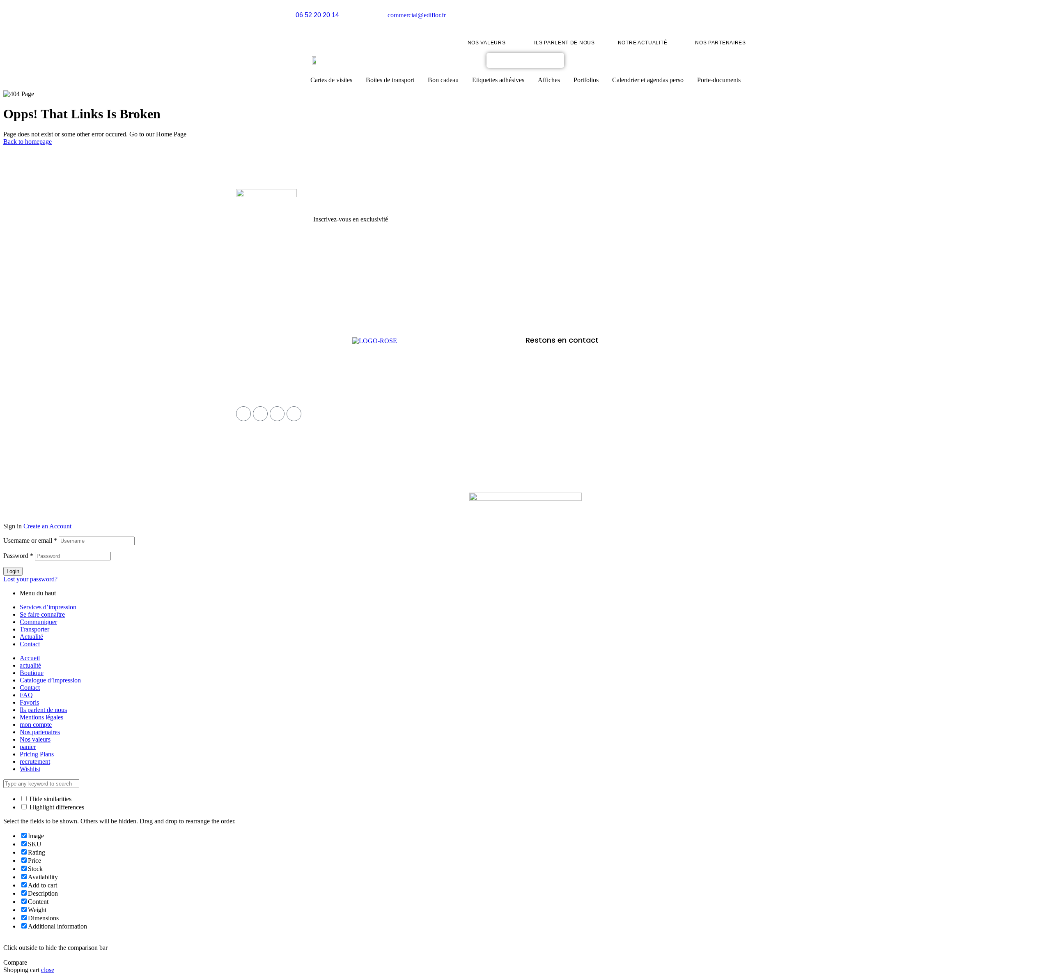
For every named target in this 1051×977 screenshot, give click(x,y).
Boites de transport (390, 79)
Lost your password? (30, 579)
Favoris (29, 702)
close (47, 969)
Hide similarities (49, 798)
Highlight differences (56, 807)
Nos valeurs (487, 43)
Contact (30, 644)
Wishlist (30, 768)
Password (18, 555)
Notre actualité (643, 43)
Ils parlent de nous (564, 43)
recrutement (35, 761)
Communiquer (38, 621)
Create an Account (47, 526)
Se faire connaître (42, 614)
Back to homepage (27, 141)
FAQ (26, 694)
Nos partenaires (720, 43)
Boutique (32, 672)
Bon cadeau (443, 79)
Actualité (31, 636)
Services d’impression (48, 607)
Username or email (30, 540)
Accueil (30, 657)
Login (13, 571)
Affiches (549, 79)
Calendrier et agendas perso (648, 79)
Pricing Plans (37, 754)
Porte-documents (719, 79)
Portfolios (586, 79)
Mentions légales (41, 717)
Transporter (34, 629)
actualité (30, 665)
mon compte (36, 724)
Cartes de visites (331, 79)
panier (28, 746)
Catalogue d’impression (50, 680)
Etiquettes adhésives (498, 79)
